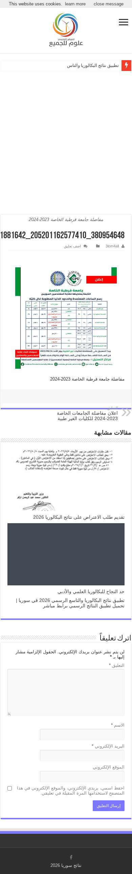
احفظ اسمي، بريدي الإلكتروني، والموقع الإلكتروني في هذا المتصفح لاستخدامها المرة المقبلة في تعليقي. (71, 790)
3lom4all (112, 246)
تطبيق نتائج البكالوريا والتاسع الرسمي (84, 65)
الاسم (118, 725)
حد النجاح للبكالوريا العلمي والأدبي (91, 591)
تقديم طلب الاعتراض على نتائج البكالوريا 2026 (79, 517)
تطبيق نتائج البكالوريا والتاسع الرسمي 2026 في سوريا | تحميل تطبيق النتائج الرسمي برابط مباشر (70, 603)
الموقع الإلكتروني (109, 767)
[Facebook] (71, 857)
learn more (75, 3)
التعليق (117, 665)
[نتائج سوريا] (66, 30)
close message (109, 3)
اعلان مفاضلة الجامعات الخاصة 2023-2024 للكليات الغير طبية (87, 413)
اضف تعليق (72, 246)
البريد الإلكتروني (108, 746)
